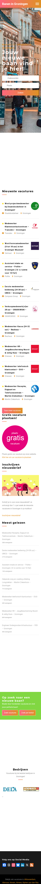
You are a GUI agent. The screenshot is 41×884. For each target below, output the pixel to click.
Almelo (12, 882)
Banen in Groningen (15, 4)
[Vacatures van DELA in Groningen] (8, 789)
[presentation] (2, 796)
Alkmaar (5, 882)
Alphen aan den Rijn (30, 882)
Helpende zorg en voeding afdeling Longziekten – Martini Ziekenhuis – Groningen (16, 582)
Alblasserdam (29, 879)
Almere (19, 882)
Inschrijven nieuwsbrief (11, 515)
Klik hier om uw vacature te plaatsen (16, 457)
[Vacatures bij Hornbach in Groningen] (29, 789)
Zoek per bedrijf (27, 713)
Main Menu (37, 4)
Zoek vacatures (10, 713)
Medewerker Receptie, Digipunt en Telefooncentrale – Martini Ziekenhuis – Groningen (18, 536)
